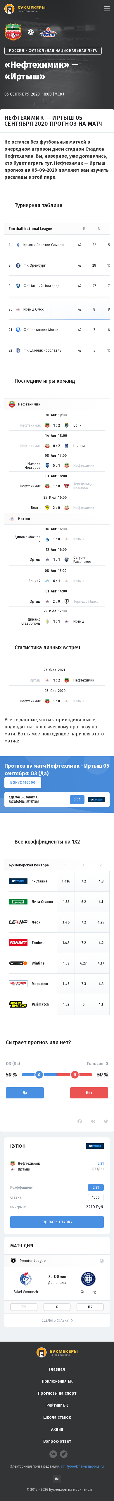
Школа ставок (57, 1417)
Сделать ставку (57, 1222)
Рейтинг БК (57, 1405)
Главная (57, 1369)
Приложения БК (57, 1381)
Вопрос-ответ (57, 1441)
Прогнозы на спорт (57, 1393)
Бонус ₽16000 (22, 783)
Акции (57, 1429)
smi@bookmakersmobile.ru (82, 1466)
